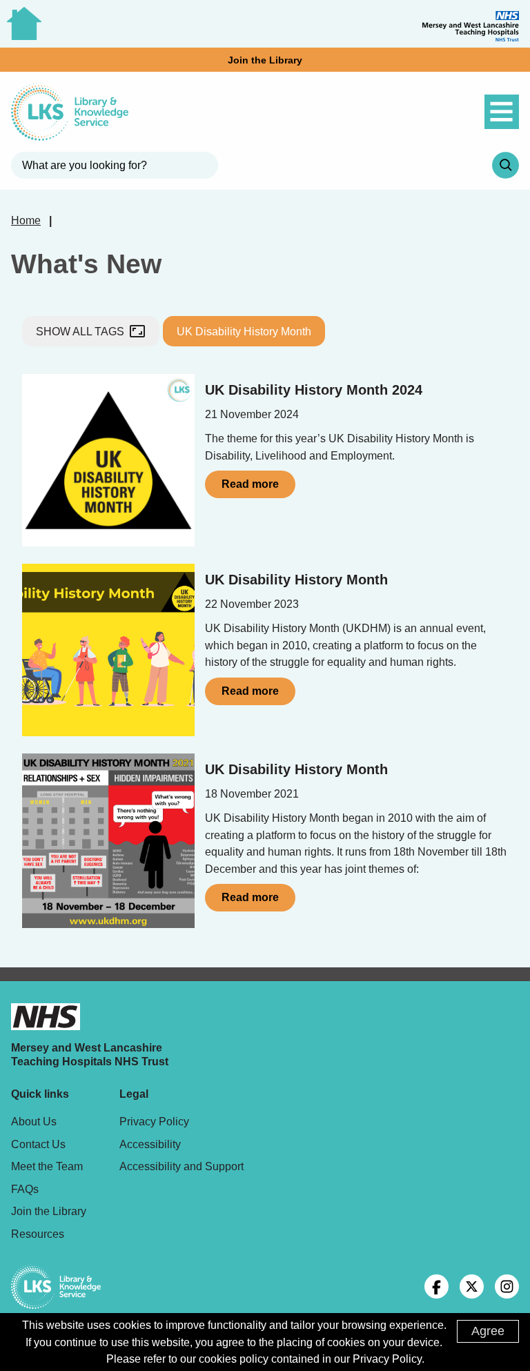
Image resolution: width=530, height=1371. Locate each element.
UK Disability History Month (244, 331)
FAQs (25, 1189)
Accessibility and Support (181, 1166)
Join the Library (265, 60)
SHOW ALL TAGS (91, 331)
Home (26, 220)
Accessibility (150, 1144)
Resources (37, 1233)
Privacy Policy (154, 1121)
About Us (34, 1121)
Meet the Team (47, 1166)
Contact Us (38, 1144)
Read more (250, 484)
